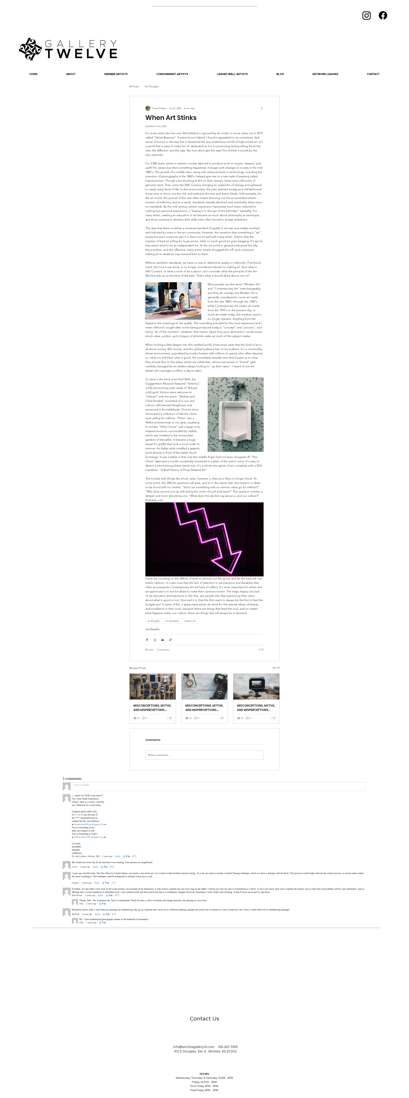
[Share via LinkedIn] (162, 639)
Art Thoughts (152, 86)
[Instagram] (366, 15)
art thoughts (153, 620)
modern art (189, 620)
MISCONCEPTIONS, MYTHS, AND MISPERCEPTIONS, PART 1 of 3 (256, 708)
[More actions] (262, 108)
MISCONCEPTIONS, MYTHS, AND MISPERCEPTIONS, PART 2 (204, 708)
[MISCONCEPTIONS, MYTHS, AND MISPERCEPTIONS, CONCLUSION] (153, 687)
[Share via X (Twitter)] (154, 639)
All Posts (134, 86)
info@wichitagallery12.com (193, 947)
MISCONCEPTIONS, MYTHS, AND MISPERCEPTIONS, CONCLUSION (152, 708)
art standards (172, 620)
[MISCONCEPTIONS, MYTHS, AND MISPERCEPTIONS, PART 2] (204, 687)
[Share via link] (170, 639)
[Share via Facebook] (146, 639)
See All (276, 667)
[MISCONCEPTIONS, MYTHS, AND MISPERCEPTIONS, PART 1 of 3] (256, 687)
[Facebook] (383, 15)
